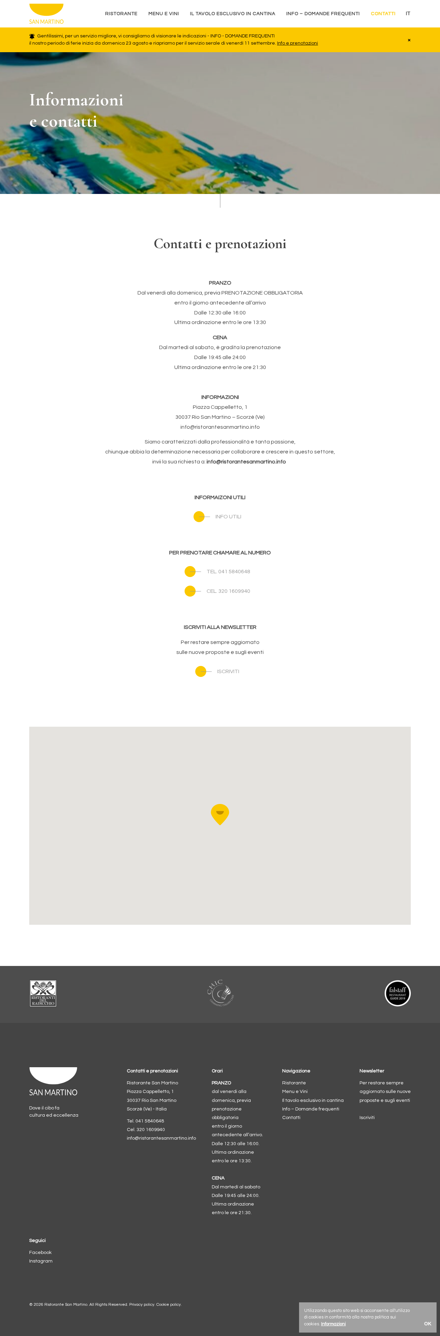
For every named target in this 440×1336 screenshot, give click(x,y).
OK (427, 1323)
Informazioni (333, 1324)
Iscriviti (367, 1117)
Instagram (41, 1261)
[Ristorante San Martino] (59, 13)
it (408, 13)
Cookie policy (168, 1304)
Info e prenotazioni (297, 43)
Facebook (40, 1252)
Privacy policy (141, 1304)
